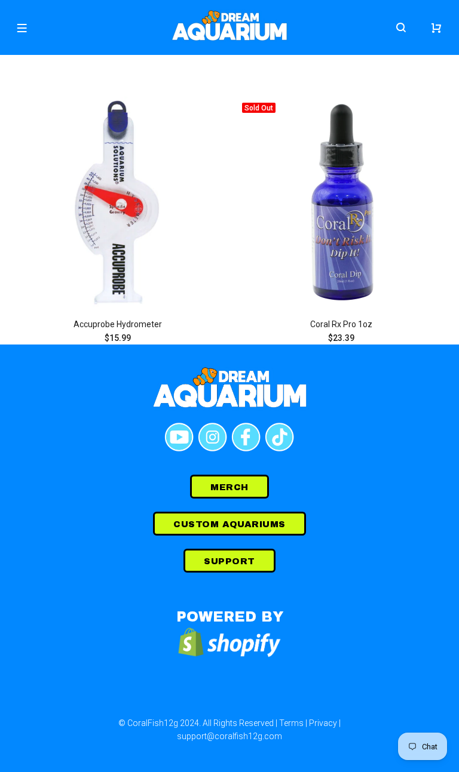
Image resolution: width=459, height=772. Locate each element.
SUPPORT (229, 561)
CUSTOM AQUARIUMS (229, 524)
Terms (291, 723)
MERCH (229, 487)
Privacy (323, 723)
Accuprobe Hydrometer (118, 324)
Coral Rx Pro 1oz (341, 324)
